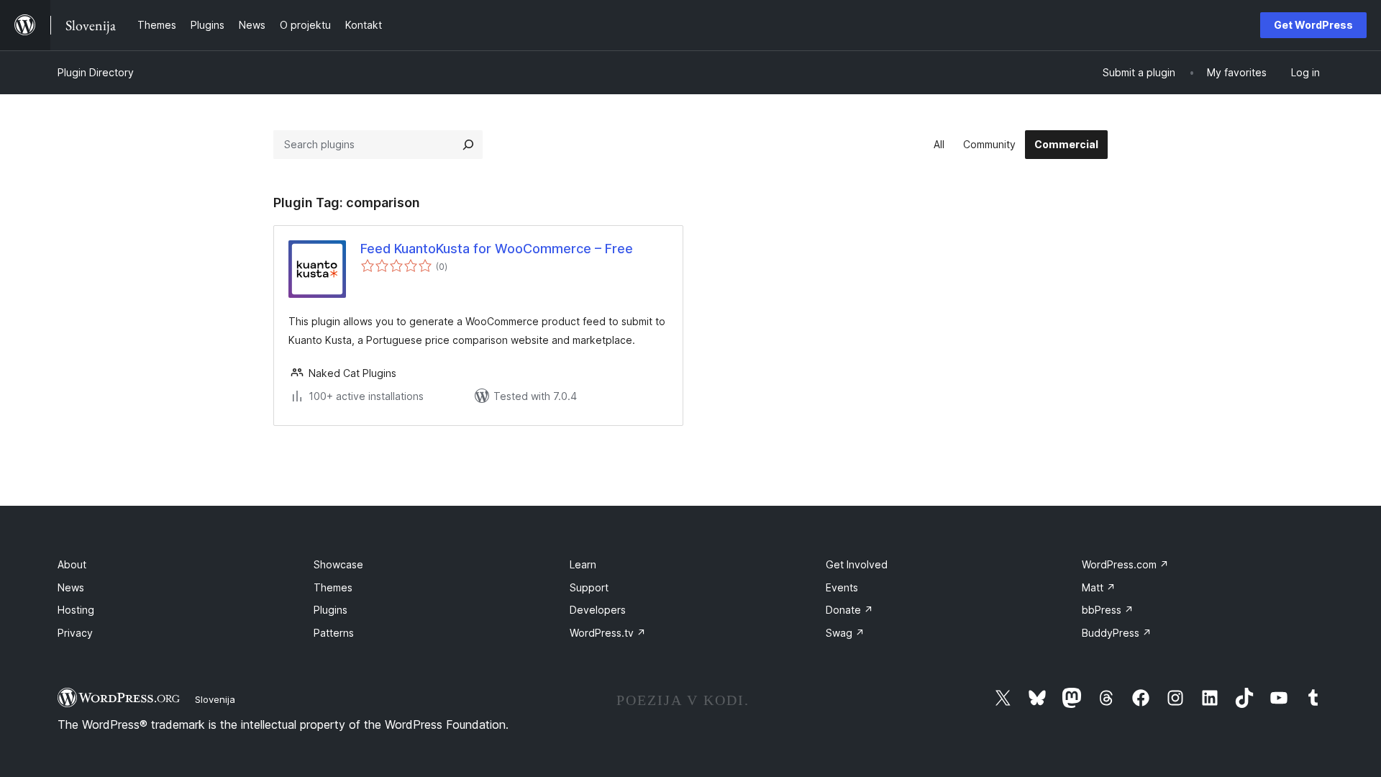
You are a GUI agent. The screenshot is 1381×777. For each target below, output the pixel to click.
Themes (333, 587)
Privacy (75, 633)
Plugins (330, 610)
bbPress (1108, 610)
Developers (598, 610)
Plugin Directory (96, 72)
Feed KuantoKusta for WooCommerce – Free (496, 248)
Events (842, 587)
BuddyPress (1117, 633)
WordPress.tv (608, 633)
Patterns (334, 633)
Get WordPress (1313, 25)
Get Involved (857, 564)
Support (589, 587)
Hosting (76, 610)
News (71, 587)
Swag (845, 633)
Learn (583, 564)
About (72, 564)
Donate (849, 610)
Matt (1099, 587)
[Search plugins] (468, 144)
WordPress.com (1125, 564)
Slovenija (215, 699)
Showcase (338, 564)
